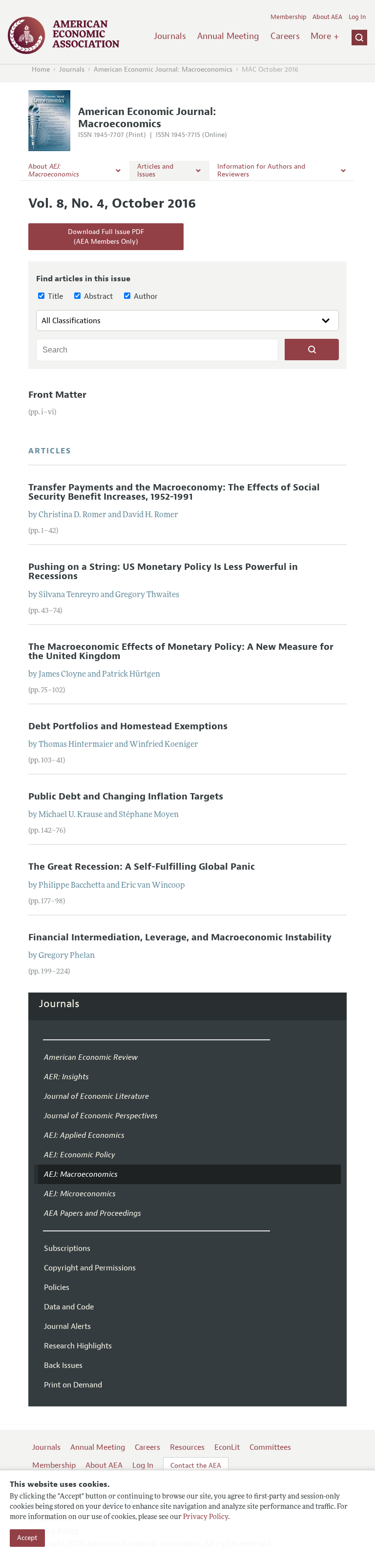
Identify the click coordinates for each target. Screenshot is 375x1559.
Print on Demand (73, 1385)
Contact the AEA (195, 1466)
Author (145, 296)
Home (41, 69)
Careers (285, 36)
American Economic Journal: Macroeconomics (163, 69)
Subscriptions (67, 1248)
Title (54, 296)
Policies (56, 1287)
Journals (170, 36)
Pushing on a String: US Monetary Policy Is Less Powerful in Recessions (163, 571)
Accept (27, 1538)
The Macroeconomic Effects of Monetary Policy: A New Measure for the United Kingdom (180, 651)
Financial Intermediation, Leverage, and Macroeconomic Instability (180, 937)
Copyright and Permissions (90, 1268)
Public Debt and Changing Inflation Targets (125, 796)
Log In (357, 17)
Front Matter (57, 395)
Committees (270, 1447)
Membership (289, 17)
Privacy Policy (205, 1517)
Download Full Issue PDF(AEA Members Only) (106, 237)
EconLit (227, 1447)
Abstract (97, 296)
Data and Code (69, 1307)
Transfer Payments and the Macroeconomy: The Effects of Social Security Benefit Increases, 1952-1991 (174, 492)
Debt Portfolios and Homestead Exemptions (128, 726)
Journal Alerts (67, 1326)
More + (325, 36)
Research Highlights (78, 1346)
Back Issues (63, 1365)
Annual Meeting (228, 36)
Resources (187, 1447)
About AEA (327, 17)
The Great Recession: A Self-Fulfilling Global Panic (141, 867)
